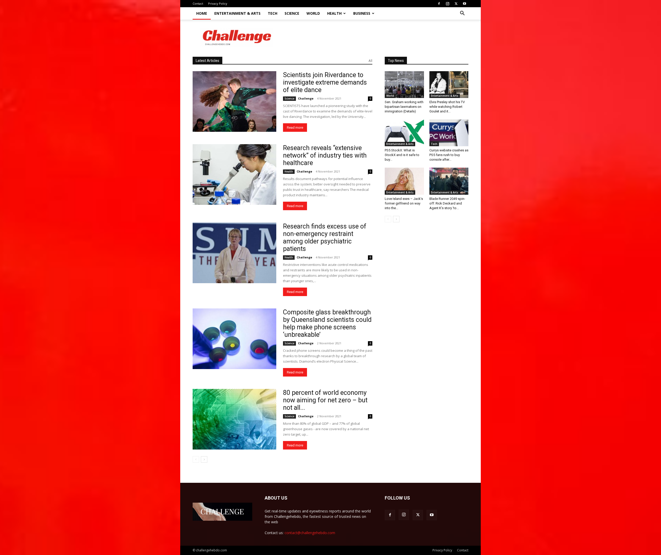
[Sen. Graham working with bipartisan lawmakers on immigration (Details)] (404, 84)
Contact (198, 3)
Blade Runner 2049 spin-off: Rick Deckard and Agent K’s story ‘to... (447, 203)
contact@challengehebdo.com (310, 532)
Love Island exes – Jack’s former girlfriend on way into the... (404, 203)
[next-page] (204, 459)
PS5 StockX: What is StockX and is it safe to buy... (402, 154)
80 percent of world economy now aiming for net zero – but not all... (325, 400)
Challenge (305, 98)
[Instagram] (447, 3)
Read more (295, 127)
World (313, 13)
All (370, 61)
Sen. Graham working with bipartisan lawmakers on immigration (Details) (404, 106)
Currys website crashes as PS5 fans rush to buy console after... (448, 154)
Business (361, 13)
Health (334, 13)
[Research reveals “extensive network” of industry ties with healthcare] (234, 174)
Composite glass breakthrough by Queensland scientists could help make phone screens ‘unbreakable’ (327, 323)
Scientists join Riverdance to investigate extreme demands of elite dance (325, 82)
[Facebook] (439, 3)
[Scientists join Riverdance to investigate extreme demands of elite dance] (234, 101)
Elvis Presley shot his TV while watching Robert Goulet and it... (447, 106)
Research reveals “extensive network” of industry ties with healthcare (325, 155)
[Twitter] (456, 3)
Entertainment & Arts (237, 13)
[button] (462, 13)
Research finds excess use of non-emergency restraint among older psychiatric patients (324, 237)
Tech (272, 13)
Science (292, 13)
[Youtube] (464, 3)
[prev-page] (196, 459)
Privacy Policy (217, 3)
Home (201, 13)
